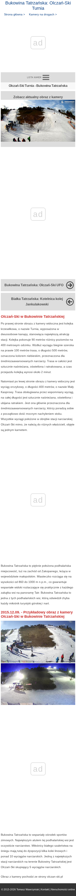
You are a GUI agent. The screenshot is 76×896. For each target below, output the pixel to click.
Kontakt (45, 889)
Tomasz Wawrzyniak (27, 889)
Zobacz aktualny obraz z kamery (38, 97)
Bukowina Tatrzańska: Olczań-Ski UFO (33, 285)
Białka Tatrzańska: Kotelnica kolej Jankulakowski (37, 301)
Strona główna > (14, 14)
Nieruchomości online (63, 889)
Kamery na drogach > (43, 14)
